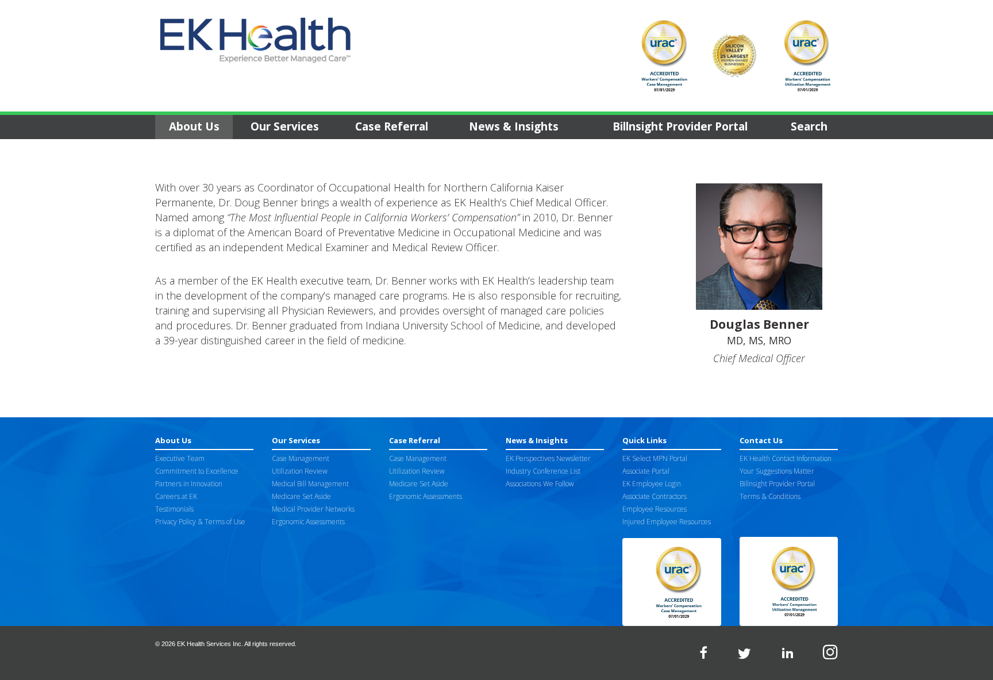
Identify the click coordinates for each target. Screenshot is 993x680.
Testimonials (174, 509)
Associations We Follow (540, 484)
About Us (194, 126)
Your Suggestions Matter (777, 471)
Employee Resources (654, 509)
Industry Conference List (543, 471)
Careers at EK (176, 496)
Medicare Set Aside (301, 496)
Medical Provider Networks (313, 509)
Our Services (285, 126)
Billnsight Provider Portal (680, 126)
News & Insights (514, 126)
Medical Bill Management (310, 484)
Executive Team (180, 458)
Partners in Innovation (188, 484)
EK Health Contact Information (786, 458)
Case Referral (391, 126)
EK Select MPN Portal (654, 458)
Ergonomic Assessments (308, 522)
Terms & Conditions (770, 496)
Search (809, 126)
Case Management (300, 458)
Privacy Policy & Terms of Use (200, 522)
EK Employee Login (651, 484)
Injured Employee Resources (666, 522)
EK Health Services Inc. (210, 643)
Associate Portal (645, 471)
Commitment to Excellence (196, 471)
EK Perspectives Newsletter (548, 458)
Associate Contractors (654, 496)
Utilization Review (300, 471)
